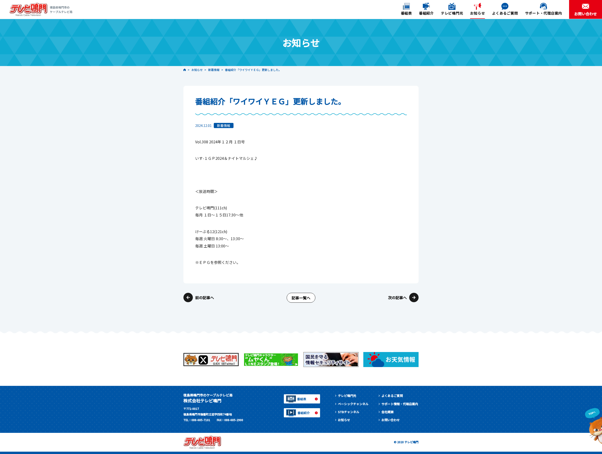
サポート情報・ (399, 404)
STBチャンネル (348, 412)
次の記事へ (397, 297)
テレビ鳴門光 (347, 395)
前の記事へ (204, 297)
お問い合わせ (390, 420)
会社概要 (387, 412)
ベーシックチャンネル (353, 404)
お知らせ (344, 420)
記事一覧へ (301, 298)
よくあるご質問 (392, 395)
